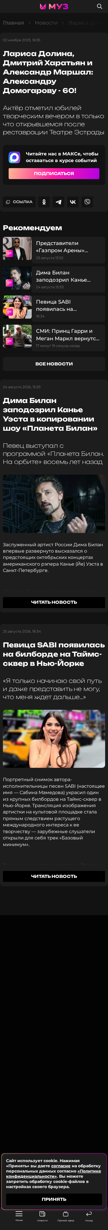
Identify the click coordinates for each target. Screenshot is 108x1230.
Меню (19, 1220)
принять (54, 1199)
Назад (89, 1220)
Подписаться (54, 173)
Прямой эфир (65, 1220)
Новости (42, 1220)
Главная (13, 23)
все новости (54, 363)
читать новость (54, 602)
